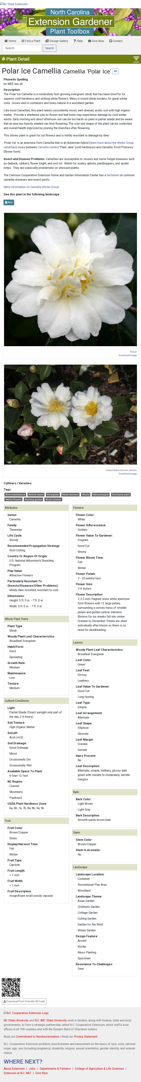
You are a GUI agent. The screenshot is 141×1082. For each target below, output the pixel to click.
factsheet (113, 175)
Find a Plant (32, 41)
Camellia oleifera (48, 147)
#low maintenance (15, 494)
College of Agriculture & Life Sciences (99, 1068)
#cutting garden (33, 499)
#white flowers (13, 499)
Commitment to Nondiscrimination (37, 1036)
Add (9, 202)
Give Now (97, 41)
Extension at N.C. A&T (17, 1073)
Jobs (32, 1068)
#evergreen (53, 494)
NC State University (16, 1020)
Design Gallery (58, 41)
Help (79, 41)
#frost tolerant (53, 499)
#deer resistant (70, 494)
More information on (31, 187)
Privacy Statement (85, 1036)
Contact (117, 41)
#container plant (121, 494)
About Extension (14, 1068)
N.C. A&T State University (51, 1020)
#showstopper (101, 494)
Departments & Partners (55, 1068)
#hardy (85, 494)
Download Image (128, 355)
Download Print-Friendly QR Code (25, 1001)
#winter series (36, 494)
